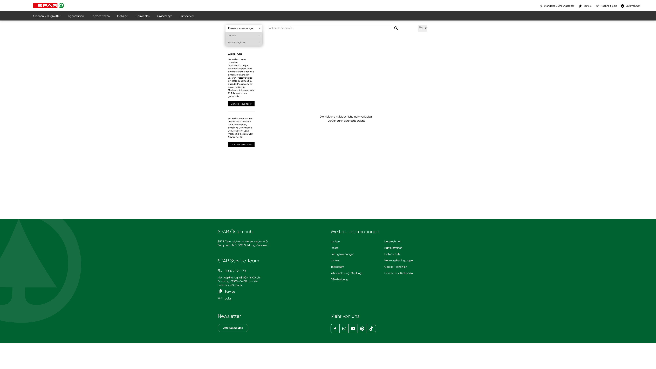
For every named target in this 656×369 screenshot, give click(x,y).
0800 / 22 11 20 (235, 271)
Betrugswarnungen (342, 254)
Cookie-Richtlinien (395, 266)
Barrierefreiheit (393, 247)
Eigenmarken (76, 16)
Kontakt (335, 260)
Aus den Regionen (236, 42)
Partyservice (187, 16)
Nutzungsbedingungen (398, 260)
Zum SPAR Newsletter (241, 144)
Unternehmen (392, 241)
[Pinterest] (362, 328)
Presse (334, 247)
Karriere (335, 241)
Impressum (337, 266)
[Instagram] (344, 328)
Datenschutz (392, 254)
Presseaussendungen (241, 28)
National (232, 35)
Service (229, 291)
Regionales (142, 16)
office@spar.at (234, 285)
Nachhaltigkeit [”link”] (608, 5)
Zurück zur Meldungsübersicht (346, 120)
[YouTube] (353, 328)
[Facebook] (335, 328)
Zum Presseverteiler (241, 103)
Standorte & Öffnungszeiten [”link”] (559, 5)
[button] (422, 28)
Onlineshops (164, 16)
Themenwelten (100, 16)
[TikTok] (371, 328)
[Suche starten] (396, 28)
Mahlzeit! (122, 16)
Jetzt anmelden (233, 328)
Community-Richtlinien (398, 273)
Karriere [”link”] (587, 5)
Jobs (227, 298)
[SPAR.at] (49, 5)
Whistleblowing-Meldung (346, 273)
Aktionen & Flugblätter (46, 16)
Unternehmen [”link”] (632, 5)
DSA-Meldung (339, 279)
